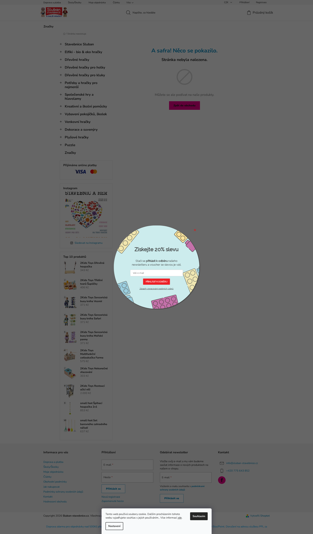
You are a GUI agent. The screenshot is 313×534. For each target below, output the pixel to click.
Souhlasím (199, 516)
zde (180, 518)
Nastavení (114, 526)
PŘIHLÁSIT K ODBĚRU (156, 281)
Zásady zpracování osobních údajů (156, 288)
